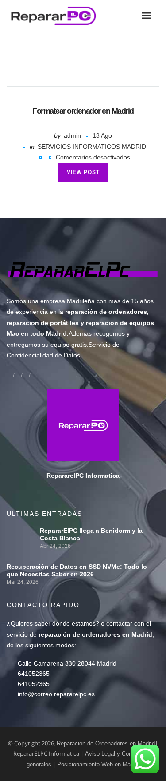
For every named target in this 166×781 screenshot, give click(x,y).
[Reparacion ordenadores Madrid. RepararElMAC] (56, 15)
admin (72, 135)
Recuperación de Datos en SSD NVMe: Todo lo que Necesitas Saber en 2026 (77, 570)
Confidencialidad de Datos (43, 355)
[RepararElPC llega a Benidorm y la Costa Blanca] (21, 530)
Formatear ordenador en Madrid (83, 111)
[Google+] (18, 375)
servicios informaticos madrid (92, 146)
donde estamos (74, 623)
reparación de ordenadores (106, 311)
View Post (83, 172)
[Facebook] (10, 375)
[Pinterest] (34, 375)
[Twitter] (26, 375)
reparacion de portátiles (43, 322)
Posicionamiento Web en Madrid (98, 764)
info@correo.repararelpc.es (56, 694)
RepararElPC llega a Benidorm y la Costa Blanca (91, 534)
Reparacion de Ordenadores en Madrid (106, 743)
